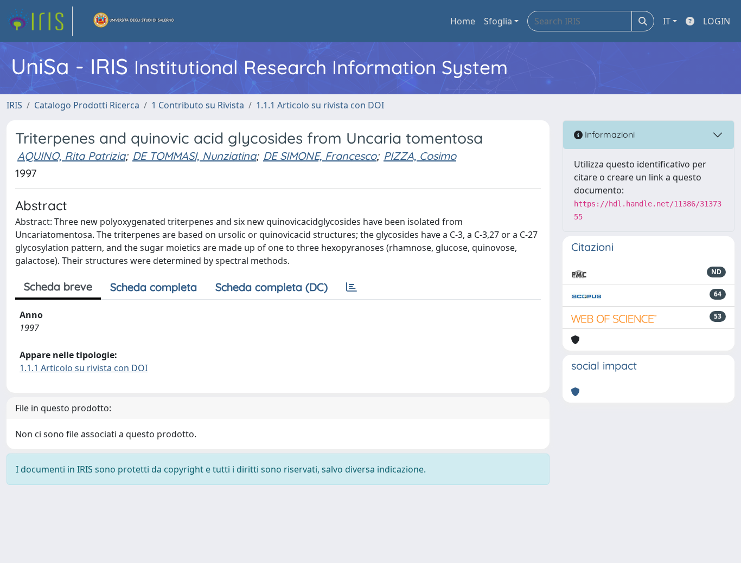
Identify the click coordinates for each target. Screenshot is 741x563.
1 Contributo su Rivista (197, 105)
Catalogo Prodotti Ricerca (86, 105)
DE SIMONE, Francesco (319, 156)
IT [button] (666, 21)
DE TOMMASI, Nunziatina (194, 156)
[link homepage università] (134, 21)
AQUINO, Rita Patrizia (71, 156)
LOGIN (716, 21)
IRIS (14, 105)
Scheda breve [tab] (58, 286)
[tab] (351, 287)
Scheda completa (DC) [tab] (271, 287)
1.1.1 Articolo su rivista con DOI (320, 105)
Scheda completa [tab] (153, 287)
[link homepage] (40, 21)
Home (462, 21)
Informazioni (609, 134)
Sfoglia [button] (498, 21)
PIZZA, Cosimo (420, 156)
